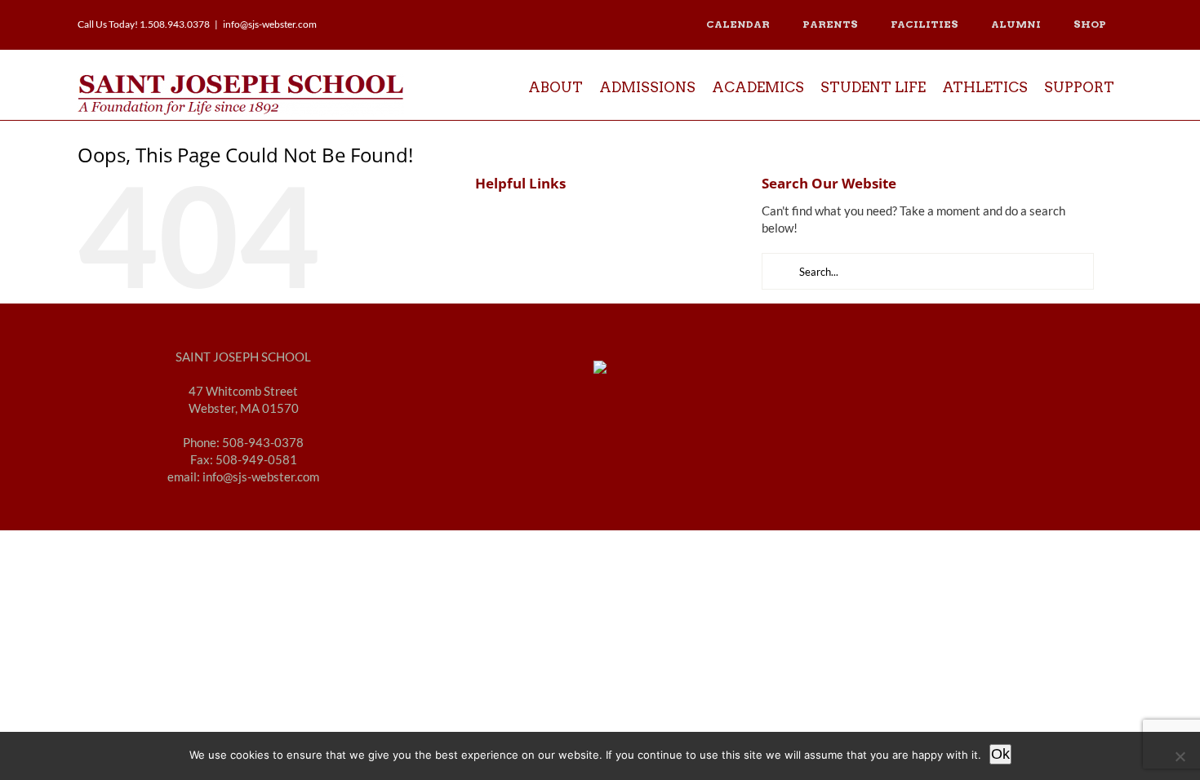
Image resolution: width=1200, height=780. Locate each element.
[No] (1179, 756)
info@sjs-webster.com (270, 24)
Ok (1000, 754)
